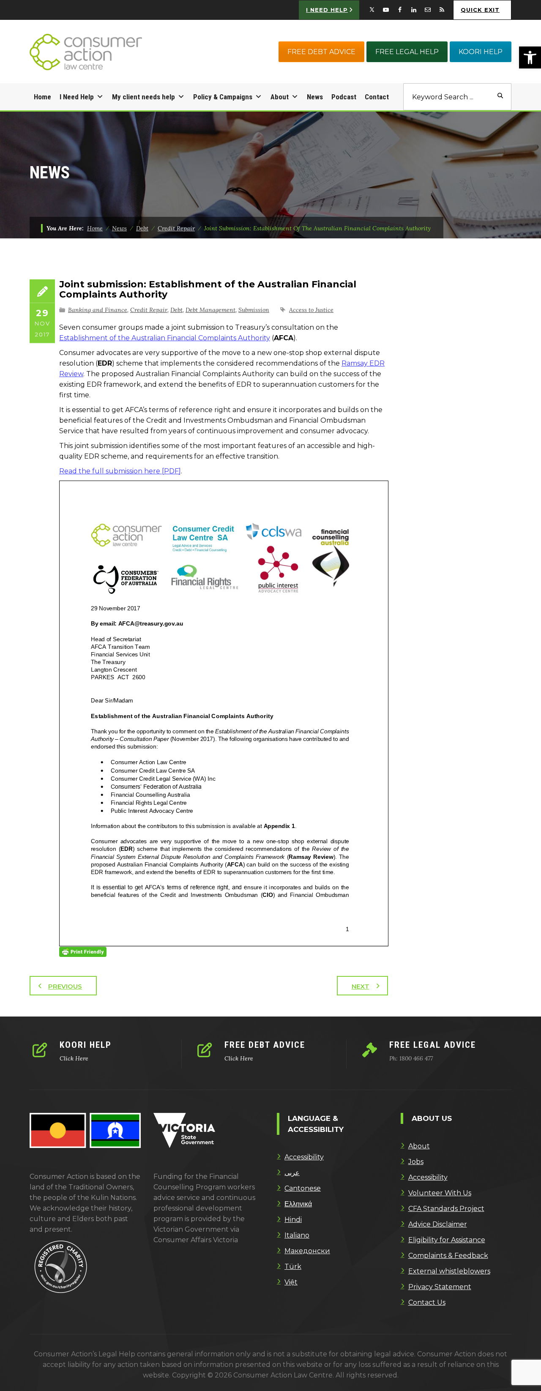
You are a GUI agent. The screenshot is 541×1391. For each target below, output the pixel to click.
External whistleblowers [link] (449, 1271)
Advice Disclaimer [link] (437, 1224)
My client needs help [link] (143, 97)
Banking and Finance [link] (97, 310)
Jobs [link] (416, 1162)
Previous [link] (65, 986)
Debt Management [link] (210, 310)
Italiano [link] (296, 1235)
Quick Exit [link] (480, 9)
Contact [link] (377, 97)
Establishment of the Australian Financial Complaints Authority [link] (164, 338)
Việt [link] (291, 1282)
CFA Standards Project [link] (446, 1209)
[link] (530, 57)
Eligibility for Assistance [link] (446, 1240)
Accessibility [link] (304, 1157)
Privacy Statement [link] (439, 1287)
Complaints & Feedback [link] (448, 1256)
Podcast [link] (343, 97)
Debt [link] (176, 310)
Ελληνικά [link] (298, 1204)
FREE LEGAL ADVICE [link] (432, 1045)
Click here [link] (74, 1058)
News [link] (315, 97)
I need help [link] (327, 9)
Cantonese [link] (302, 1188)
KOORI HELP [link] (481, 52)
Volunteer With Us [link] (439, 1193)
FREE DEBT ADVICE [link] (321, 52)
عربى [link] (292, 1173)
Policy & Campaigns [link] (222, 97)
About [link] (279, 97)
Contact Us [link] (426, 1302)
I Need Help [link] (77, 97)
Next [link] (360, 986)
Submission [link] (253, 310)
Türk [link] (292, 1267)
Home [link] (42, 97)
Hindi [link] (293, 1220)
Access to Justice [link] (311, 310)
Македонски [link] (307, 1251)
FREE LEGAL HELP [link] (407, 52)
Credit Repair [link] (148, 310)
